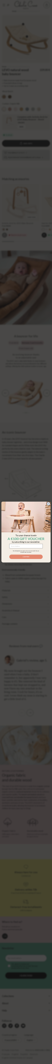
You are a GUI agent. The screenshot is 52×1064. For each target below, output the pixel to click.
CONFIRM (26, 557)
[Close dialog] (48, 503)
